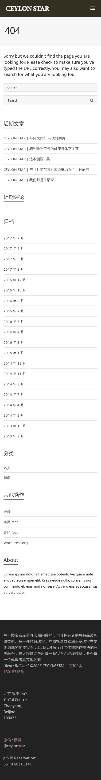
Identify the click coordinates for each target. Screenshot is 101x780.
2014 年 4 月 (14, 405)
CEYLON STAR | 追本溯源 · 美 (27, 159)
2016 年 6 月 (14, 321)
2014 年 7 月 (14, 394)
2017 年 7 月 (14, 238)
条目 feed (11, 521)
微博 (17, 739)
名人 (7, 467)
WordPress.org (16, 542)
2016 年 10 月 (15, 290)
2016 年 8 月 (14, 300)
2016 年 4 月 (14, 331)
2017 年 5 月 (14, 259)
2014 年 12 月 (15, 363)
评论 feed (11, 532)
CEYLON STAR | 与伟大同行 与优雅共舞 (35, 138)
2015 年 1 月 (14, 352)
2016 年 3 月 (14, 342)
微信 (7, 739)
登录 (7, 511)
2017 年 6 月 (14, 248)
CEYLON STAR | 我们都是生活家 (29, 179)
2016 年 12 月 (15, 279)
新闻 (7, 477)
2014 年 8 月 (14, 384)
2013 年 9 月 (14, 436)
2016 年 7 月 (14, 311)
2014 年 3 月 (14, 415)
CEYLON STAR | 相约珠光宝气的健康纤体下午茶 (41, 148)
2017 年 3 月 (14, 269)
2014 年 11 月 (15, 373)
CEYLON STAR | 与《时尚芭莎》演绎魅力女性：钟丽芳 (46, 169)
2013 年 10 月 (15, 425)
